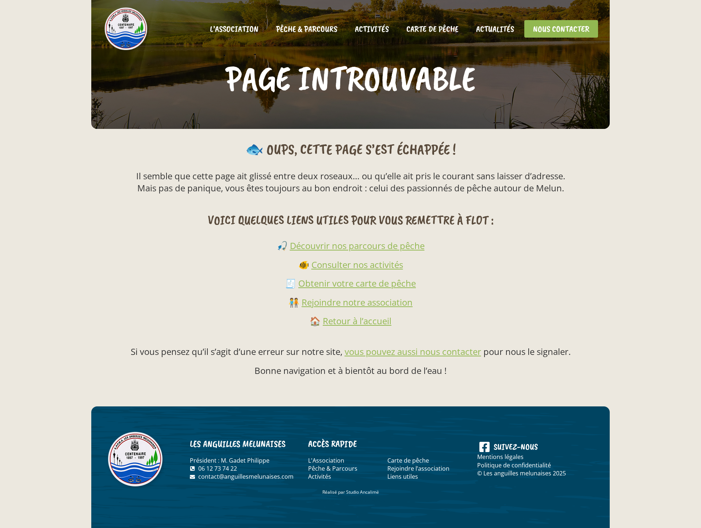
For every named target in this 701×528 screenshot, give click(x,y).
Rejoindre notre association (357, 302)
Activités (372, 28)
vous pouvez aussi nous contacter (413, 351)
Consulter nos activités (357, 265)
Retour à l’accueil (357, 321)
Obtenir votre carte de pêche (357, 283)
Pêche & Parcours (306, 28)
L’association (234, 28)
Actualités (495, 28)
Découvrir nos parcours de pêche (357, 246)
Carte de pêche (432, 28)
